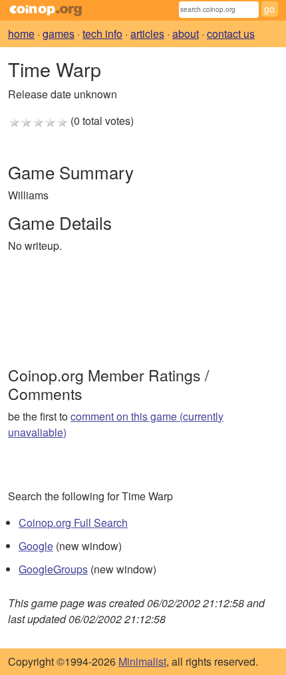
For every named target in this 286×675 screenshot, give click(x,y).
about (185, 33)
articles (147, 33)
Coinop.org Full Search (73, 522)
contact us (231, 33)
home (21, 33)
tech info (102, 33)
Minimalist (142, 661)
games (58, 33)
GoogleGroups (53, 569)
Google (36, 545)
